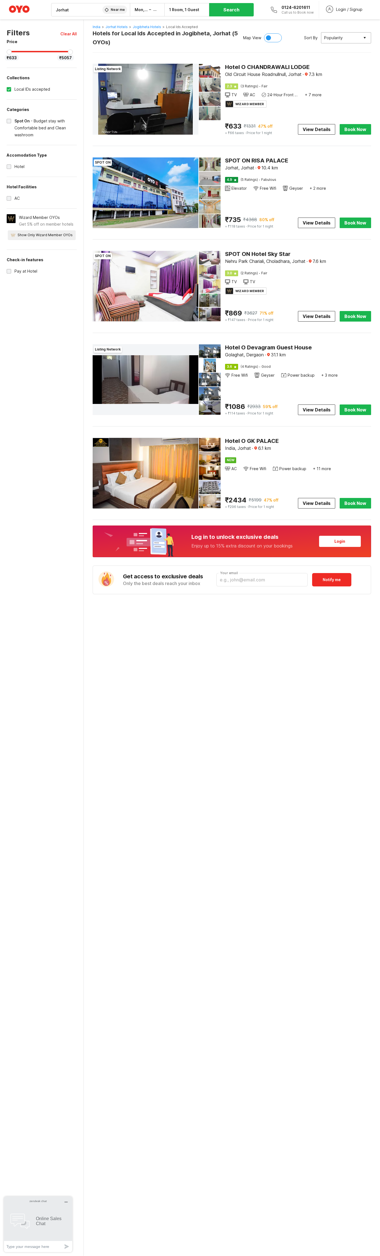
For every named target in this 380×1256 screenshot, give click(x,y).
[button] (68, 33)
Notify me (332, 579)
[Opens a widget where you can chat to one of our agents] (38, 1224)
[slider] (9, 52)
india (96, 27)
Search (231, 10)
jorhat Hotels (116, 27)
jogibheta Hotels (147, 27)
